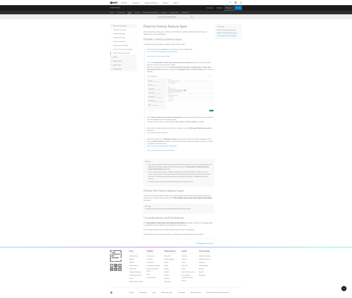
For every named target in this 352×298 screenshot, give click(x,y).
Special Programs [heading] (204, 251)
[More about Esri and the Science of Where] (115, 256)
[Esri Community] (111, 269)
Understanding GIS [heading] (170, 251)
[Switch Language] (235, 2)
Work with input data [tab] (119, 26)
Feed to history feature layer (121, 53)
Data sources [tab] (117, 61)
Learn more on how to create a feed (158, 56)
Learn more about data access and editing (160, 150)
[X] (115, 265)
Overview (209, 8)
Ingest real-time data (119, 34)
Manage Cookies (196, 292)
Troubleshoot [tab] (117, 69)
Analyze (137, 12)
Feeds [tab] (115, 57)
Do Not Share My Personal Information (218, 292)
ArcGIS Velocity (115, 8)
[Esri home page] (114, 2)
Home (112, 12)
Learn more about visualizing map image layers (162, 146)
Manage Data (174, 12)
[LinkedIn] (120, 265)
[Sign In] (241, 2)
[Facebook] (111, 265)
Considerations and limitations (227, 36)
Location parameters (119, 41)
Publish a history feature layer (226, 30)
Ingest (130, 12)
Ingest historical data (119, 37)
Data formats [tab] (117, 65)
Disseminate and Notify (150, 12)
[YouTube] (120, 269)
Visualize (164, 12)
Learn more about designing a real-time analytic (162, 51)
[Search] (230, 2)
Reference (185, 12)
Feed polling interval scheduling (122, 49)
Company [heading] (184, 251)
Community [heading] (150, 251)
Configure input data (119, 30)
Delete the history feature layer (227, 33)
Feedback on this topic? (206, 243)
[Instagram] (115, 269)
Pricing (238, 8)
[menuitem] (136, 256)
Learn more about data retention (157, 132)
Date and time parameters (120, 45)
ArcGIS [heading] (131, 251)
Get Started (121, 12)
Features (219, 8)
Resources (229, 8)
